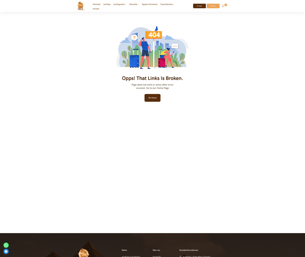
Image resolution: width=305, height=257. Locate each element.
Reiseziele (133, 4)
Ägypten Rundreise (150, 4)
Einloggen (199, 6)
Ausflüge (107, 4)
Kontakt (96, 9)
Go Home (152, 97)
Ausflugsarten (119, 4)
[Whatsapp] (6, 245)
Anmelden (213, 6)
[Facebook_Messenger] (6, 251)
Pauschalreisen (166, 4)
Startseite (96, 4)
